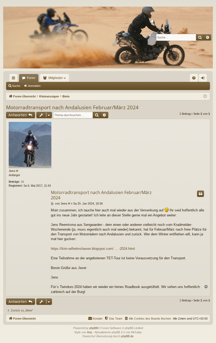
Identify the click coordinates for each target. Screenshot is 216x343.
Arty (89, 332)
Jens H (13, 170)
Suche (16, 85)
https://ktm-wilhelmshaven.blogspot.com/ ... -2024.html (93, 249)
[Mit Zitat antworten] (200, 194)
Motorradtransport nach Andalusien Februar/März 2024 (72, 107)
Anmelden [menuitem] (204, 79)
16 (22, 181)
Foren (31, 78)
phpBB (93, 328)
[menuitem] (194, 78)
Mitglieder (55, 78)
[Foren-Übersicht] (108, 37)
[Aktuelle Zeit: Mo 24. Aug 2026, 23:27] (205, 96)
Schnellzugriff (14, 79)
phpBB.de (127, 336)
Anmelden (34, 85)
